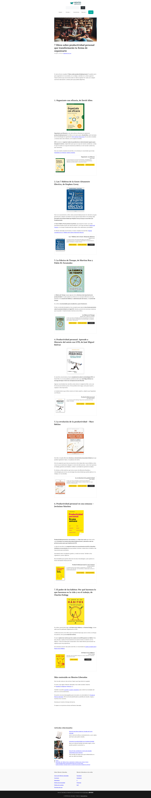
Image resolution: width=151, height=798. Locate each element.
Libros (57, 760)
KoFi (78, 785)
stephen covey (78, 762)
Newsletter (57, 780)
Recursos (84, 12)
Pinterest (69, 686)
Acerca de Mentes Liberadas (61, 775)
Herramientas (76, 12)
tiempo (86, 762)
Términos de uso (58, 787)
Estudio (60, 12)
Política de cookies (59, 785)
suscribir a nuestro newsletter (71, 690)
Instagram (63, 686)
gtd (61, 762)
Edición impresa (80, 164)
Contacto (56, 778)
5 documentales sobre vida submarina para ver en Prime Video (69, 763)
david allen (58, 762)
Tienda (90, 12)
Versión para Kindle (90, 164)
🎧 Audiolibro (91, 244)
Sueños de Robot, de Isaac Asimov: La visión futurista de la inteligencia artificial (73, 764)
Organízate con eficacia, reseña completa (64, 152)
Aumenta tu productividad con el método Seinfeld (81, 741)
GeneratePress (84, 796)
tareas (83, 762)
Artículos (68, 12)
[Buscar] (83, 7)
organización (72, 762)
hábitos (64, 762)
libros (67, 762)
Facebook (58, 686)
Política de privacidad (59, 782)
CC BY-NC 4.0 (86, 792)
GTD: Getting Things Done (78, 137)
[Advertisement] (75, 64)
